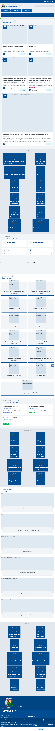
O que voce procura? (30, 6)
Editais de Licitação (38, 242)
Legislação (10, 250)
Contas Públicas (37, 250)
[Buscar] (53, 6)
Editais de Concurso (12, 242)
